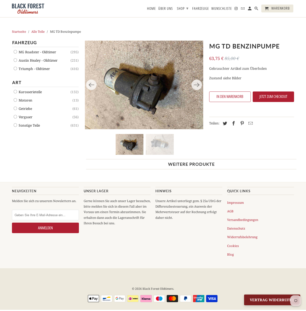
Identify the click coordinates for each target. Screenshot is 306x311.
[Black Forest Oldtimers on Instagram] (236, 9)
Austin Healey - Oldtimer (38, 60)
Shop (183, 8)
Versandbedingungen (242, 220)
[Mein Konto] (250, 9)
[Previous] (91, 85)
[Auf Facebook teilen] (233, 123)
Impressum (235, 202)
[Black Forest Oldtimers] (28, 9)
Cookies (233, 246)
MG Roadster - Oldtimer (37, 52)
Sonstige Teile (29, 125)
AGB (230, 211)
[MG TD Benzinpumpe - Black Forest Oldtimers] (144, 85)
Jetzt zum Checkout (273, 96)
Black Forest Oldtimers (157, 289)
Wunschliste (221, 8)
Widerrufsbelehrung (242, 237)
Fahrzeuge (200, 8)
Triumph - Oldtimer (34, 68)
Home (151, 8)
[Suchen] (257, 9)
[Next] (196, 85)
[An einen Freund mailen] (250, 123)
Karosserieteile (30, 92)
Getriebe (25, 108)
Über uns (165, 8)
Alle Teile (38, 31)
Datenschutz (236, 228)
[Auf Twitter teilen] (224, 123)
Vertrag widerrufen (272, 299)
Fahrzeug (24, 42)
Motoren (25, 100)
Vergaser (25, 117)
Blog (230, 254)
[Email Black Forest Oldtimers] (243, 9)
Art (17, 82)
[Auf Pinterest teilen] (241, 123)
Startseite (19, 31)
